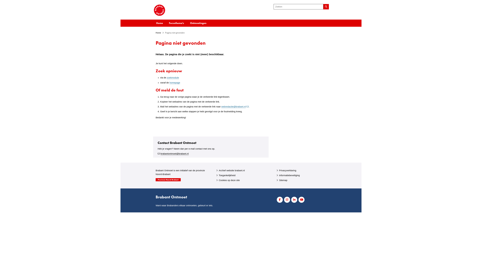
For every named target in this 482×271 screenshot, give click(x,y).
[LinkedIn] (294, 200)
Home (159, 23)
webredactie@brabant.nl (233, 106)
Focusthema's (176, 23)
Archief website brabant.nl (232, 170)
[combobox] (298, 6)
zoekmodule (173, 77)
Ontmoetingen (198, 23)
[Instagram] (287, 200)
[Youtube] (301, 200)
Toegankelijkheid (227, 175)
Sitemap (283, 180)
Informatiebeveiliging (289, 175)
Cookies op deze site (229, 180)
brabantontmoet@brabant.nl (175, 153)
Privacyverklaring (287, 170)
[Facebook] (280, 200)
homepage (174, 82)
